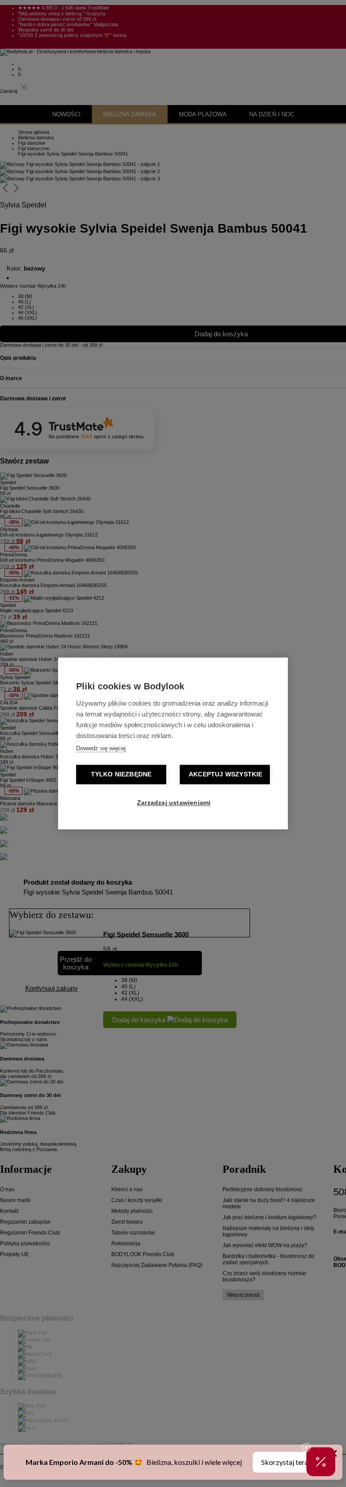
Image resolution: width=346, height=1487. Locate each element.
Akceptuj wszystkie (226, 774)
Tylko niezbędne (121, 774)
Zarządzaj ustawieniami (173, 803)
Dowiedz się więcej (101, 748)
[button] (320, 1461)
